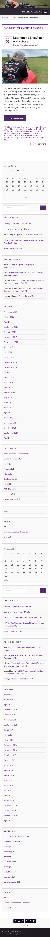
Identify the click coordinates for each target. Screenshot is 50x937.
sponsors (8, 494)
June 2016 (8, 382)
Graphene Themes (20, 934)
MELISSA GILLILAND (32, 11)
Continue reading (15, 118)
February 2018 (10, 332)
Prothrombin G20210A (30, 135)
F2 (5, 131)
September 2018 (11, 327)
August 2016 (9, 377)
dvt (37, 129)
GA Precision (9, 479)
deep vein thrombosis (25, 129)
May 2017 (8, 352)
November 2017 (10, 337)
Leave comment (39, 144)
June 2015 (8, 402)
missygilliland (20, 45)
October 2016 (10, 372)
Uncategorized (32, 45)
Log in (6, 511)
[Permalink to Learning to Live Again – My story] (25, 66)
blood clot (11, 127)
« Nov (24, 197)
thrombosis (24, 137)
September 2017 (11, 342)
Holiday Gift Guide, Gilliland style (17, 223)
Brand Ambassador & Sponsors (17, 532)
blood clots (40, 127)
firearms (7, 469)
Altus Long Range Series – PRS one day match (23, 235)
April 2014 (8, 438)
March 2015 (9, 418)
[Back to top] (44, 931)
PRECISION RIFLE (12, 135)
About (16, 275)
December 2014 (10, 423)
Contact (7, 537)
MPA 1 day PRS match (13, 248)
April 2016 (8, 387)
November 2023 (10, 312)
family (6, 464)
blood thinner (10, 129)
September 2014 (11, 433)
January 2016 (9, 392)
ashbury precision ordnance (15, 454)
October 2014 (10, 428)
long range (27, 131)
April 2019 (8, 322)
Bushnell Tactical (11, 459)
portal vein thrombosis (28, 133)
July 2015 (8, 397)
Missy (6, 484)
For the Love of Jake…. (28, 296)
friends (7, 474)
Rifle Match (9, 489)
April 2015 (8, 413)
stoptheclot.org (11, 137)
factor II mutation (14, 131)
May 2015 (8, 408)
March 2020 (9, 317)
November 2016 (10, 367)
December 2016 (10, 362)
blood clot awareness (26, 127)
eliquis (42, 129)
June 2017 (8, 347)
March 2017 (9, 357)
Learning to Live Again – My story (28, 39)
